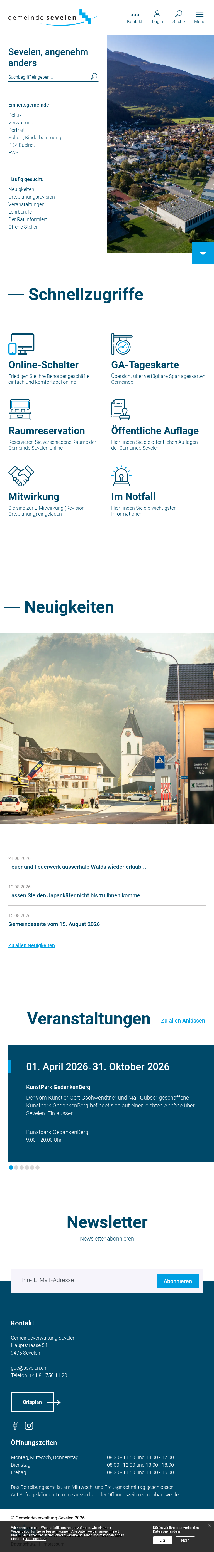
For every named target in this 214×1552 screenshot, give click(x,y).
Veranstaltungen (26, 204)
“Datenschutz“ (35, 1539)
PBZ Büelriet (21, 145)
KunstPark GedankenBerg (58, 1087)
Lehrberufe (20, 212)
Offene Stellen (23, 227)
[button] (11, 1167)
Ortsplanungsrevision (31, 197)
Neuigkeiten (21, 189)
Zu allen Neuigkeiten (31, 945)
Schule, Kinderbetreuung (34, 137)
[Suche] (92, 77)
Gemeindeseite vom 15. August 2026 (54, 924)
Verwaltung (20, 122)
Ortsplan (32, 1402)
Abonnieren (178, 1281)
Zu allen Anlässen (183, 1020)
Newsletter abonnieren (107, 1238)
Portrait (16, 130)
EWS (13, 152)
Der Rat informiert (27, 219)
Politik (15, 115)
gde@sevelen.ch (28, 1368)
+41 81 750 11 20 (48, 1375)
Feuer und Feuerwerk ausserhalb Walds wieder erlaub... (77, 866)
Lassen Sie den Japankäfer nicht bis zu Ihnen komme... (76, 895)
